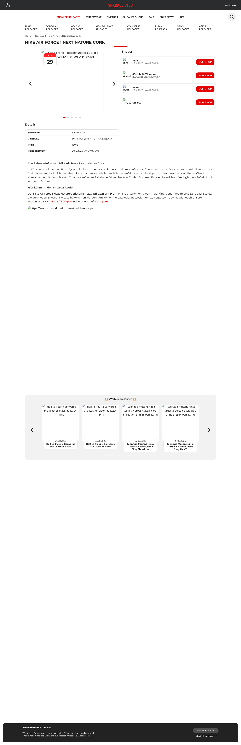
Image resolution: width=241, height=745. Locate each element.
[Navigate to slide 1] (64, 117)
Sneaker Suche (133, 17)
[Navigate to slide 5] (80, 117)
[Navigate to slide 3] (72, 117)
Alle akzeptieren (206, 730)
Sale (151, 17)
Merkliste (230, 5)
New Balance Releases (104, 28)
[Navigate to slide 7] (130, 456)
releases (39, 36)
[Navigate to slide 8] (134, 456)
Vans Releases (183, 28)
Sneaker (112, 17)
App (182, 17)
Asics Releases (205, 28)
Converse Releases (133, 28)
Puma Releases (161, 28)
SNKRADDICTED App (56, 201)
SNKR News (167, 17)
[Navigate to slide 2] (68, 117)
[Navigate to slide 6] (126, 456)
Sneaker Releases (68, 17)
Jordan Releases (52, 28)
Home (28, 36)
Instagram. (101, 201)
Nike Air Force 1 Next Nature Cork (64, 36)
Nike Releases (31, 28)
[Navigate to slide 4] (76, 117)
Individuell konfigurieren (206, 736)
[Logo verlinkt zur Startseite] (120, 5)
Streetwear (94, 17)
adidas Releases (77, 28)
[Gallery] (72, 83)
